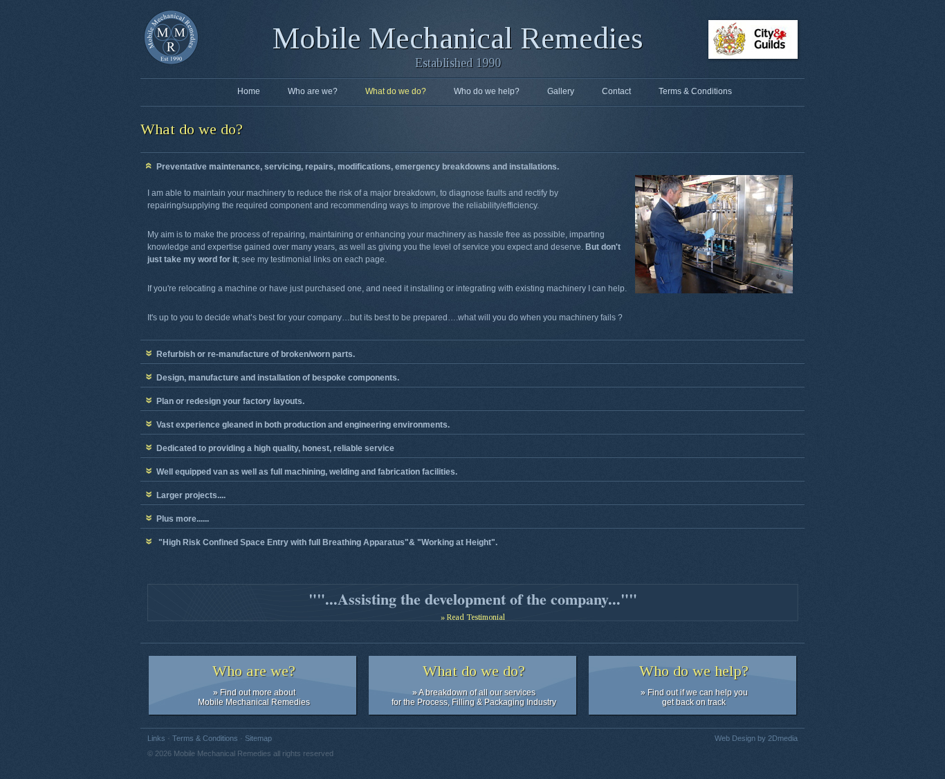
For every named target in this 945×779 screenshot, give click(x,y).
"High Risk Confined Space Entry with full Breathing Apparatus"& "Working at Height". (324, 542)
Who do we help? (487, 91)
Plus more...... (180, 519)
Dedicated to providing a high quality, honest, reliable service (273, 448)
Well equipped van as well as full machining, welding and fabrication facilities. (304, 472)
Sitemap (258, 738)
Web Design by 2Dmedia (756, 738)
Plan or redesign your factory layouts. (228, 401)
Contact (616, 91)
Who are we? (313, 91)
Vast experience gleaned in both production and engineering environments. (301, 425)
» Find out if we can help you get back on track (694, 684)
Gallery (560, 91)
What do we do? (395, 91)
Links (156, 738)
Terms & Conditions (695, 91)
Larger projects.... (189, 495)
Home (248, 91)
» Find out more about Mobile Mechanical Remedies (254, 684)
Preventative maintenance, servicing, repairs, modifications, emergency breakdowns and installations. (355, 167)
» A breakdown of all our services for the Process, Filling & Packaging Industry (474, 684)
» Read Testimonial (473, 617)
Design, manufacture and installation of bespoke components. (275, 378)
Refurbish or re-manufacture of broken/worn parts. (253, 354)
